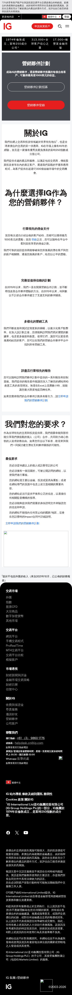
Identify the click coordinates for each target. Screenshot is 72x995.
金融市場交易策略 (18, 679)
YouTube (26, 833)
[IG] (8, 26)
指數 (9, 602)
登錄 (66, 16)
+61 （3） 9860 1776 (31, 738)
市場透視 (12, 668)
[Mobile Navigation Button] (67, 26)
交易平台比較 (15, 655)
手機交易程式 (15, 641)
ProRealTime (14, 645)
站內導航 (15, 793)
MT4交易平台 (15, 650)
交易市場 (12, 590)
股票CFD (12, 606)
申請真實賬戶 (42, 26)
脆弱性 (48, 793)
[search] (59, 26)
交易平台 (12, 629)
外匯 (9, 597)
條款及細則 (29, 793)
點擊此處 (23, 758)
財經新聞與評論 (16, 675)
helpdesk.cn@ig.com (29, 742)
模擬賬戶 (12, 659)
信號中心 (12, 689)
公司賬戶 (12, 723)
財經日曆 (12, 684)
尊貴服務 (12, 709)
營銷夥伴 (12, 718)
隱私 (40, 793)
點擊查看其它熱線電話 (17, 747)
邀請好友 (12, 714)
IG (7, 793)
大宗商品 (12, 611)
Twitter (17, 833)
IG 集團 (11, 977)
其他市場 (12, 620)
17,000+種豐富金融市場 (60, 43)
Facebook (8, 833)
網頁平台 (12, 636)
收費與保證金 (15, 704)
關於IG (10, 698)
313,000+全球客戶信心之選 (40, 43)
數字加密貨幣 (15, 616)
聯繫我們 (12, 732)
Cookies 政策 (15, 799)
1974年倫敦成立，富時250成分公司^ (15, 43)
